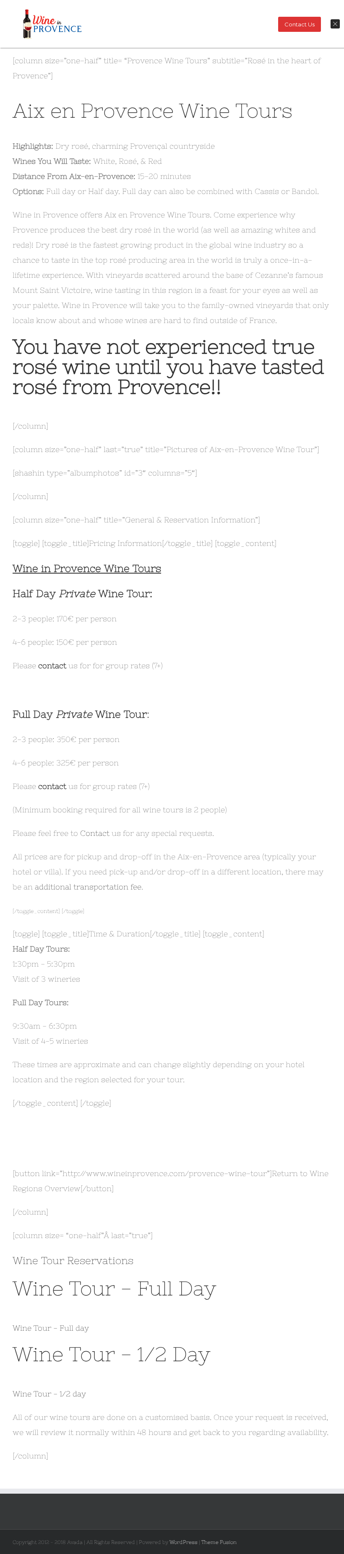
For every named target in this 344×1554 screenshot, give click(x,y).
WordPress (183, 1542)
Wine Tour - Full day (51, 1328)
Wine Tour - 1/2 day (49, 1393)
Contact (96, 833)
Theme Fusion (219, 1542)
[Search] (91, 52)
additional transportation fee (88, 886)
